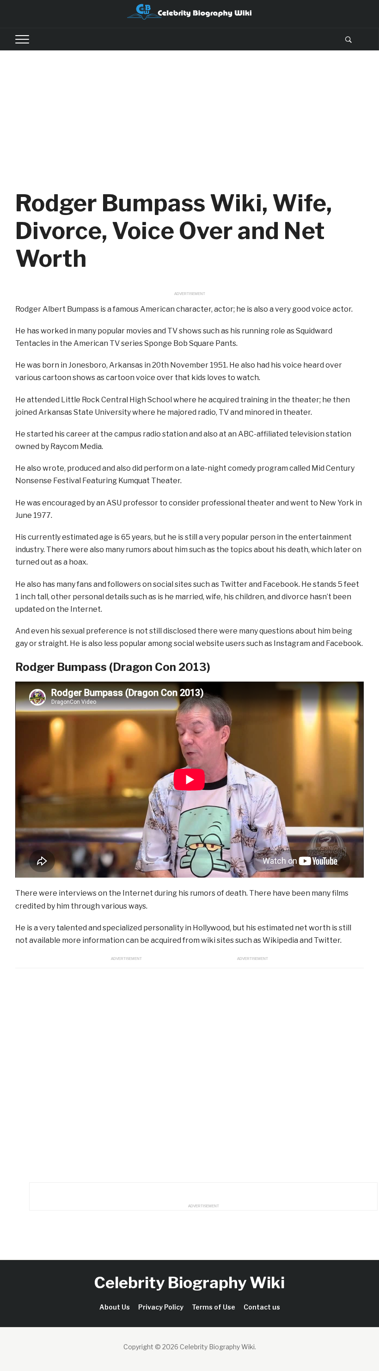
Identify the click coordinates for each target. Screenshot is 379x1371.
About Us (114, 1307)
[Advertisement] (189, 119)
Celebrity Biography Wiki (189, 1282)
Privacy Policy (160, 1307)
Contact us (262, 1307)
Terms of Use (213, 1307)
